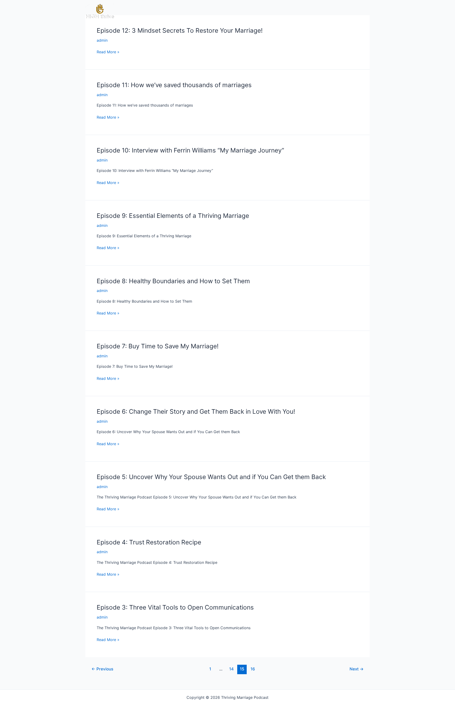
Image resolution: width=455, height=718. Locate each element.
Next (357, 668)
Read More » (108, 52)
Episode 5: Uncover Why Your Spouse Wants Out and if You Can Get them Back (211, 476)
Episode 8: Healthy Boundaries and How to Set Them (173, 281)
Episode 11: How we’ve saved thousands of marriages (174, 85)
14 (231, 668)
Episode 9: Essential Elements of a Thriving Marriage (173, 215)
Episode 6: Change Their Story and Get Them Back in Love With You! (196, 411)
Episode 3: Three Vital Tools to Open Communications (175, 607)
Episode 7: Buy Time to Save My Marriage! (157, 346)
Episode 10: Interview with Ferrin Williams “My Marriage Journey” (190, 150)
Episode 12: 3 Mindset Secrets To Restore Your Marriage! (180, 30)
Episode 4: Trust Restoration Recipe (149, 542)
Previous (102, 668)
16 (252, 668)
